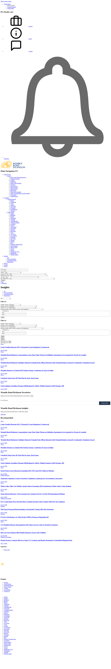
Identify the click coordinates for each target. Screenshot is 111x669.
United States (7, 4)
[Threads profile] (2, 594)
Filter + (3, 339)
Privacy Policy (7, 587)
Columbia (12, 224)
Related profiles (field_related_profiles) (11, 309)
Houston (12, 230)
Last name (3, 271)
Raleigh (12, 241)
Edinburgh (13, 202)
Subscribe (4, 283)
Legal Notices (7, 584)
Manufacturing (14, 187)
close (2, 338)
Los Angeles (13, 235)
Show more (7, 549)
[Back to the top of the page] (13, 667)
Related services (5, 275)
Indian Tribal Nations (15, 183)
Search (5, 266)
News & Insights (11, 259)
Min (3, 313)
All (8, 257)
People (5, 263)
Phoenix (12, 240)
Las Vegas (13, 234)
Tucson (12, 249)
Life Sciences (13, 186)
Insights (6, 256)
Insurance (12, 184)
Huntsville (13, 231)
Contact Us (7, 591)
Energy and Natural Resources (18, 177)
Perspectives (10, 262)
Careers (6, 265)
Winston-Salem (14, 254)
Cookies (6, 588)
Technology (13, 195)
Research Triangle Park (16, 244)
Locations (6, 198)
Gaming (12, 180)
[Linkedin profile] (1, 594)
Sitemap (6, 582)
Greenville (13, 228)
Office (2, 272)
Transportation (14, 196)
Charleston (13, 218)
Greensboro (13, 227)
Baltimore (12, 215)
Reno (11, 243)
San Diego (6, 640)
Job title (3, 277)
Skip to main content (6, 1)
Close (2, 282)
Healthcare (13, 181)
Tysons (12, 250)
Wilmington (13, 253)
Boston (12, 216)
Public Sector (13, 189)
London (12, 205)
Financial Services (15, 179)
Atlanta (12, 214)
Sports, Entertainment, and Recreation (20, 193)
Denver (12, 225)
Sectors (9, 176)
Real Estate (13, 190)
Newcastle (13, 206)
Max (3, 314)
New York (13, 238)
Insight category (5, 304)
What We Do (7, 174)
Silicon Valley (14, 247)
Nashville (12, 237)
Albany (6, 597)
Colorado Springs (14, 222)
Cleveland (6, 608)
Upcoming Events (11, 260)
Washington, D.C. (15, 251)
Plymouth (12, 208)
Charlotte (12, 219)
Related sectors (4, 274)
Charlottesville (14, 221)
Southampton (13, 209)
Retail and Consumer (15, 192)
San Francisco (14, 246)
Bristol (12, 200)
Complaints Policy (8, 585)
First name (3, 269)
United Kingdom (11, 7)
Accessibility (7, 590)
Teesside (12, 211)
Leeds (11, 203)
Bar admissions (4, 278)
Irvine (11, 232)
